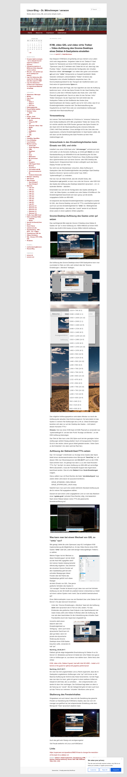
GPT (30, 153)
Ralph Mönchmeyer (67, 54)
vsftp (30, 134)
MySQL (31, 127)
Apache (31, 120)
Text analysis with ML (34, 169)
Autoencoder (32, 145)
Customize (93, 770)
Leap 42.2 (31, 202)
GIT (30, 124)
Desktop (52, 759)
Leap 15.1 (31, 189)
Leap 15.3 (31, 193)
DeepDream (32, 151)
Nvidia (30, 113)
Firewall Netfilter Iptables (33, 109)
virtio (58, 761)
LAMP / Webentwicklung (33, 118)
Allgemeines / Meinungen (34, 94)
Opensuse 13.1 (33, 211)
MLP (30, 160)
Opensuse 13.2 (33, 213)
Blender (29, 96)
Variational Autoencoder (35, 175)
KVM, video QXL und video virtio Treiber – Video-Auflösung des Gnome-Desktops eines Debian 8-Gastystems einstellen (71, 48)
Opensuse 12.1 (33, 206)
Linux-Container (31, 142)
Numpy (31, 220)
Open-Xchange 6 (33, 184)
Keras (30, 155)
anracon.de (30, 255)
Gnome (70, 759)
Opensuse (29, 186)
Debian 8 (57, 758)
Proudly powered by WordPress (67, 770)
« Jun (30, 52)
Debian (29, 100)
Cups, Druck (30, 98)
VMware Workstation (32, 235)
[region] (105, 765)
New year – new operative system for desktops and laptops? (35, 73)
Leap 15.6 (31, 198)
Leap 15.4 (31, 195)
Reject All (104, 770)
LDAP (28, 136)
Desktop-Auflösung (61, 759)
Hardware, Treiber (31, 111)
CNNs (30, 149)
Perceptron (32, 162)
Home (30, 32)
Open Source (30, 178)
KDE (73, 759)
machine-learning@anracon (34, 247)
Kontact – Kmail (31, 116)
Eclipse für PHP (33, 122)
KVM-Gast (82, 759)
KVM (77, 759)
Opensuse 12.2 (33, 207)
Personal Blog (30, 249)
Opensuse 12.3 (33, 209)
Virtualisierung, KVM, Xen (80, 758)
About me (39, 32)
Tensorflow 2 (32, 167)
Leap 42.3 (31, 204)
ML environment (33, 158)
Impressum (50, 32)
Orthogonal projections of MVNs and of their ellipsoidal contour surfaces (34, 68)
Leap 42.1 (31, 200)
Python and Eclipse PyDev (34, 217)
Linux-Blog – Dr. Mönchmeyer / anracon (48, 10)
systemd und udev (32, 228)
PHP (30, 129)
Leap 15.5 (31, 197)
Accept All (116, 770)
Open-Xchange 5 (33, 182)
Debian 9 (31, 103)
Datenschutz (62, 32)
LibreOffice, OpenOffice (33, 138)
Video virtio (53, 761)
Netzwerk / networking (33, 176)
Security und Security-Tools (34, 222)
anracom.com (30, 257)
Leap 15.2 (31, 191)
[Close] (122, 759)
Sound (28, 224)
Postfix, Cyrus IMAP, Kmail (34, 215)
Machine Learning (31, 144)
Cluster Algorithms (34, 147)
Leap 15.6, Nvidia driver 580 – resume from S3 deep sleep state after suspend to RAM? (35, 79)
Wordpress (30, 240)
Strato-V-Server (31, 226)
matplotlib (31, 218)
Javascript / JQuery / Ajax (36, 125)
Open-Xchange (31, 180)
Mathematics (32, 156)
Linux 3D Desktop (31, 140)
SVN (30, 133)
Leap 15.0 (31, 187)
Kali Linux (31, 105)
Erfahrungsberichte (66, 758)
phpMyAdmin (32, 131)
